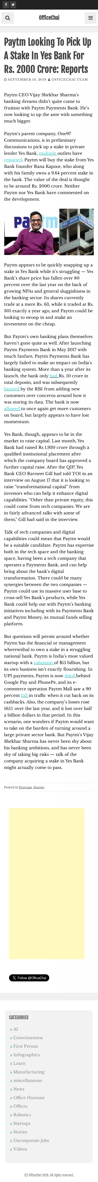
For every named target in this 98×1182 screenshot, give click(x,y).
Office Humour (29, 1097)
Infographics (26, 1054)
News (18, 1089)
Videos (20, 1149)
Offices (20, 1106)
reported (13, 159)
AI (15, 1029)
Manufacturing (28, 1071)
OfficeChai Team (70, 79)
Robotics (22, 1114)
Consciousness (28, 1037)
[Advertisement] (46, 883)
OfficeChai (49, 17)
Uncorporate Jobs (31, 1140)
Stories (38, 787)
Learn (19, 1063)
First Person (25, 1046)
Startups (25, 787)
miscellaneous (27, 1080)
